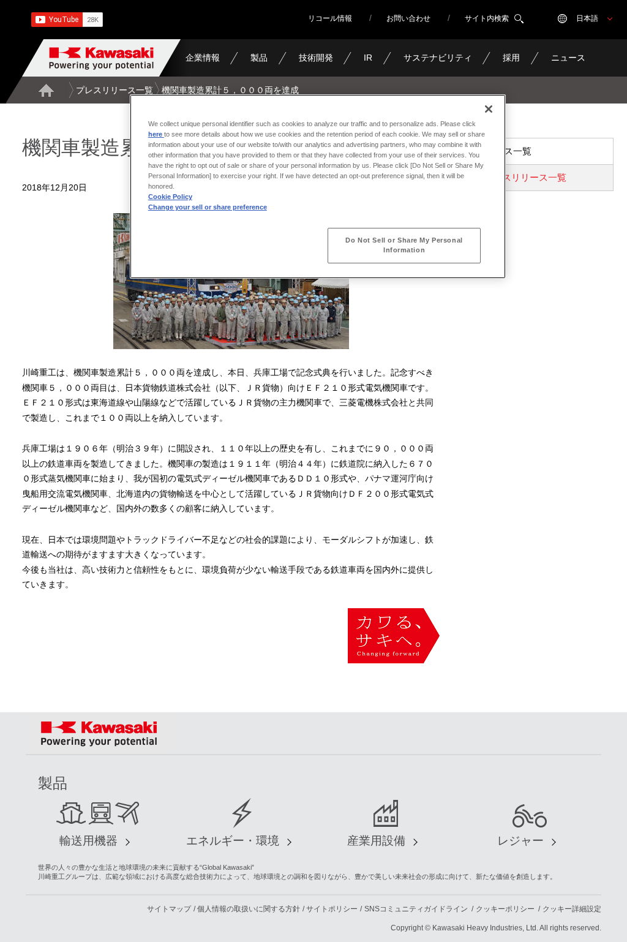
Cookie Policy (170, 196)
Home (45, 90)
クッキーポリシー (505, 909)
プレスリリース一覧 (114, 90)
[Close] (488, 109)
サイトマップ (169, 909)
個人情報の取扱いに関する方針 (248, 909)
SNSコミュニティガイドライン (416, 909)
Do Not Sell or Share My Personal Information (403, 245)
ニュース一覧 (503, 151)
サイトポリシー (332, 909)
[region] (318, 186)
